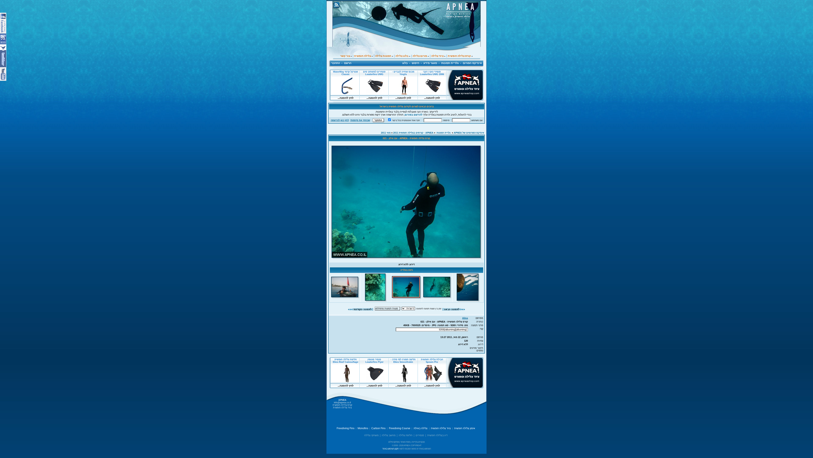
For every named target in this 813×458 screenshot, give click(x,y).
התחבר (335, 63)
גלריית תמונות (450, 63)
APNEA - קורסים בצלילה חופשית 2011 (413, 132)
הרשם (347, 63)
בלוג (405, 63)
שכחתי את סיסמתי (360, 120)
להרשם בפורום (413, 114)
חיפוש (415, 63)
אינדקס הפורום (472, 63)
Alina (465, 318)
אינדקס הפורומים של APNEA (469, 132)
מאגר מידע (430, 63)
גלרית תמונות (444, 132)
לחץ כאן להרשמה (340, 120)
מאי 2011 (386, 132)
